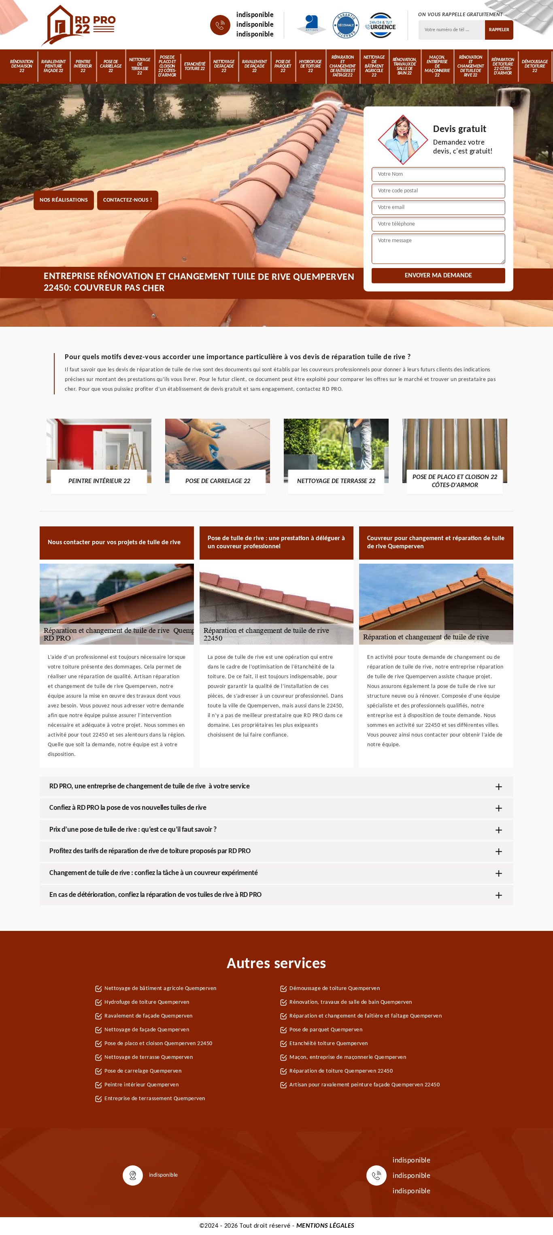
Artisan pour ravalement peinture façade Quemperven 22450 (364, 1085)
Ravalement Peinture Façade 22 (53, 66)
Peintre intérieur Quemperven (141, 1085)
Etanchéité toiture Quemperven (328, 1044)
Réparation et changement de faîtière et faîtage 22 (342, 66)
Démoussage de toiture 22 (534, 66)
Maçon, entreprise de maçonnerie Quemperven (347, 1057)
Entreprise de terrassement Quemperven (154, 1099)
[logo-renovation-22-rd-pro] (79, 25)
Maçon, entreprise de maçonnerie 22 (437, 66)
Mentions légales (325, 1226)
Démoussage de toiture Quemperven (334, 989)
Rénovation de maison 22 (21, 66)
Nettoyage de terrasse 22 (139, 67)
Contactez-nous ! (127, 200)
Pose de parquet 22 (282, 66)
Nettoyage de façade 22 (223, 66)
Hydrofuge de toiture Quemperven (146, 1002)
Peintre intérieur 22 (83, 66)
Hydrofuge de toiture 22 (310, 66)
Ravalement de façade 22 (254, 66)
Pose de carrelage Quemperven (142, 1071)
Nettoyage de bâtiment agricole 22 (374, 66)
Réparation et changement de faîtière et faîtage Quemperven (365, 1016)
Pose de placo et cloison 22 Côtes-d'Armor (167, 66)
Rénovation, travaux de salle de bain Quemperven (350, 1002)
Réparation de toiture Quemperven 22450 (341, 1071)
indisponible (255, 15)
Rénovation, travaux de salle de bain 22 (405, 67)
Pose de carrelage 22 (110, 66)
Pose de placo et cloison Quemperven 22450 (158, 1044)
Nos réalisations (64, 200)
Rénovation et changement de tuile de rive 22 (470, 66)
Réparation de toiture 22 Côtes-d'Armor (502, 67)
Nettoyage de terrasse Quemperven (148, 1057)
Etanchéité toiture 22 (194, 66)
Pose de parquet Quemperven (325, 1030)
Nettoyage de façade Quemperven (146, 1030)
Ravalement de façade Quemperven (148, 1016)
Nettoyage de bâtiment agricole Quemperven (160, 989)
